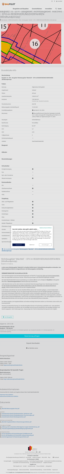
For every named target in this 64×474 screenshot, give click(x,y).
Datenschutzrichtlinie (46, 228)
